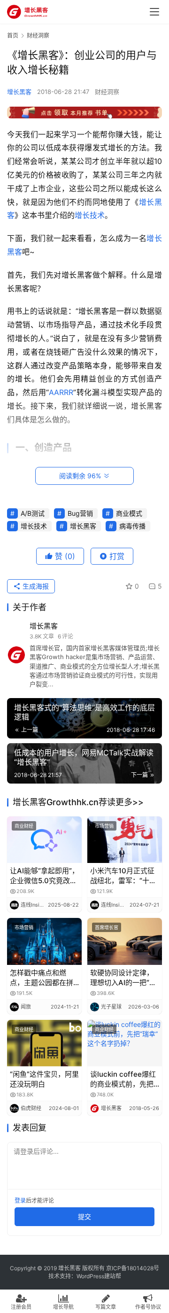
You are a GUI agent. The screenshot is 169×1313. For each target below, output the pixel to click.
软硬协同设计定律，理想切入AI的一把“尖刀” (123, 977)
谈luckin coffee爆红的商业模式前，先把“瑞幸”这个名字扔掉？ (124, 1079)
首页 (12, 35)
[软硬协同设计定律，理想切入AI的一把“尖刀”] (124, 941)
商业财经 (24, 826)
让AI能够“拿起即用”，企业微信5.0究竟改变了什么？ (44, 876)
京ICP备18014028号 (132, 1268)
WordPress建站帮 (99, 1276)
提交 (84, 1216)
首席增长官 (106, 927)
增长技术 (90, 215)
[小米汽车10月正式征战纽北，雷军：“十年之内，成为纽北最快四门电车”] (124, 839)
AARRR (61, 392)
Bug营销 (80, 513)
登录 (20, 1200)
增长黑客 (19, 91)
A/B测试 (33, 513)
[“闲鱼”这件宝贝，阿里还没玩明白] (44, 1043)
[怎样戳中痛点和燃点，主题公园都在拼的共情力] (44, 941)
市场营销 (104, 826)
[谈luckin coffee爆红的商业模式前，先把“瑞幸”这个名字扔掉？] (124, 1043)
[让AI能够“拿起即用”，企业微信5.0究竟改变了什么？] (44, 839)
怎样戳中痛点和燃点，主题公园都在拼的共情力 (41, 977)
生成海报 (35, 586)
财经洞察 (107, 91)
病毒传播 (132, 526)
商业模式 (129, 513)
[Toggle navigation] (154, 11)
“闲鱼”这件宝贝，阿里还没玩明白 (44, 1079)
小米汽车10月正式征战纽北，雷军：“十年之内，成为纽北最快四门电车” (123, 876)
